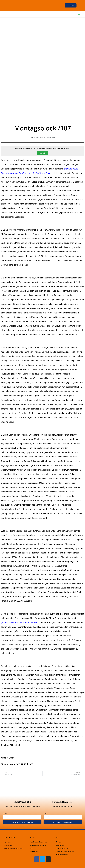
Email (5, 813)
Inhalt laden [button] (42, 153)
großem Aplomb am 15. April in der (20, 622)
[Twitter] (42, 859)
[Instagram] (48, 859)
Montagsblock (51, 137)
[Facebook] (36, 859)
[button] (57, 5)
